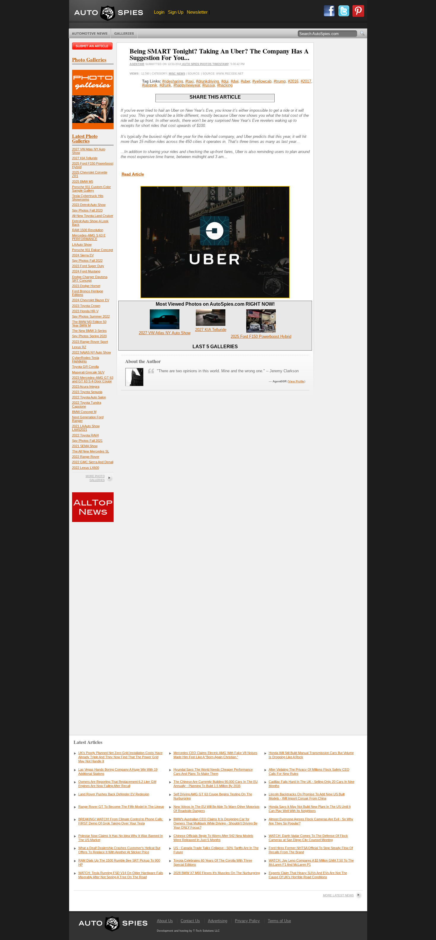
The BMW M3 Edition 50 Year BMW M (89, 323)
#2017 (306, 81)
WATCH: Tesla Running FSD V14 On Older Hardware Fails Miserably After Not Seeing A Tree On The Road (120, 875)
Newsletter (197, 12)
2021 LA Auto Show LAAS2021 (86, 427)
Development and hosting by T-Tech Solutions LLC (188, 930)
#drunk (165, 85)
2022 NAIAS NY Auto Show (91, 352)
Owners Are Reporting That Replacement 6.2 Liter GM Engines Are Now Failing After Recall (117, 784)
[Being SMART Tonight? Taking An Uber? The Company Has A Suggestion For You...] (215, 297)
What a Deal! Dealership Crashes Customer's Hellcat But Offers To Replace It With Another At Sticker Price (119, 850)
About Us (165, 921)
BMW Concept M (84, 412)
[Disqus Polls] (215, 483)
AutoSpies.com (108, 14)
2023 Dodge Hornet (86, 286)
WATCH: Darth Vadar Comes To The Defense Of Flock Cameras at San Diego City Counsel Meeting (308, 838)
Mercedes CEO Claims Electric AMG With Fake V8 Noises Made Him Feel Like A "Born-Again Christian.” (215, 755)
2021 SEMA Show (85, 446)
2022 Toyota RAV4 (85, 435)
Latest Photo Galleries (85, 138)
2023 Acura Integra (85, 386)
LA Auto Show (82, 244)
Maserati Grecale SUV (88, 372)
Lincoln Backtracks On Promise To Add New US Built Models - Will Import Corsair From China (307, 796)
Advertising (217, 921)
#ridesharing (172, 81)
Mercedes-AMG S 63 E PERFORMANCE (89, 237)
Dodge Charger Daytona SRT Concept (89, 278)
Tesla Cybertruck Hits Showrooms (88, 197)
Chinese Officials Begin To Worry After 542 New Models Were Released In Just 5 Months (213, 838)
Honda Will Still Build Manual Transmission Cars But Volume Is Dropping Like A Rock (311, 755)
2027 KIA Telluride (85, 158)
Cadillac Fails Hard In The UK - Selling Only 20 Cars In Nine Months (311, 784)
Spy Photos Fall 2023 (87, 210)
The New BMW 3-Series (89, 330)
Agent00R (137, 64)
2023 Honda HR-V (85, 311)
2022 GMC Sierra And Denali (92, 462)
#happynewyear (187, 85)
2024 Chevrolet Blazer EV (90, 300)
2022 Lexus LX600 (85, 467)
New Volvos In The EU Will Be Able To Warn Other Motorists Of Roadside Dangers (217, 809)
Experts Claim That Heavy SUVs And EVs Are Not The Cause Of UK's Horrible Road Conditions (308, 875)
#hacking (225, 85)
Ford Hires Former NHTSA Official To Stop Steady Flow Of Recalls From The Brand (311, 850)
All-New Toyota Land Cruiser (92, 215)
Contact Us (190, 921)
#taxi (189, 81)
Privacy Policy (247, 921)
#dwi (234, 81)
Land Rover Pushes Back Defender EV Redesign (113, 794)
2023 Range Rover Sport (90, 341)
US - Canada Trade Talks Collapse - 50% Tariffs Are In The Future (216, 850)
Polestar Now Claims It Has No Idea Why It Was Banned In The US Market (120, 838)
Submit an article (93, 46)
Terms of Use (279, 921)
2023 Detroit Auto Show (89, 204)
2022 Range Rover (85, 456)
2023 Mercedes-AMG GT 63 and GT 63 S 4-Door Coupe (92, 379)
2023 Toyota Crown (86, 305)
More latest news (338, 895)
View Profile (296, 381)
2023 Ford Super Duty (88, 266)
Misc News (177, 73)
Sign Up (175, 12)
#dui (224, 81)
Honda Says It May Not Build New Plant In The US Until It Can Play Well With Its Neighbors (310, 809)
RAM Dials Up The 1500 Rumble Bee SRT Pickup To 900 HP (119, 862)
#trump (280, 81)
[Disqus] (215, 635)
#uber (245, 81)
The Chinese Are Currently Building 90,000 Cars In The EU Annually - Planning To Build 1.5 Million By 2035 (216, 784)
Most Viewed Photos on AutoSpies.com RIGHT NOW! (215, 304)
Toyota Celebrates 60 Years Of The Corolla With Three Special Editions (213, 862)
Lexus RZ (79, 347)
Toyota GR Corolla (85, 366)
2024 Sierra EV (83, 255)
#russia (208, 85)
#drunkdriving (207, 81)
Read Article (133, 174)
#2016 (293, 81)
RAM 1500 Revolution (87, 230)
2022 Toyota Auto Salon (89, 397)
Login (159, 12)
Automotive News (90, 33)
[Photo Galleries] (93, 128)
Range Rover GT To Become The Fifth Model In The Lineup (121, 806)
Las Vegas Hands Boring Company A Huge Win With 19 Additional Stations (117, 771)
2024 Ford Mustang (86, 271)
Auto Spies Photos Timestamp (205, 64)
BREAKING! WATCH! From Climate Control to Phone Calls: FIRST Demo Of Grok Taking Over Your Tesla (120, 821)
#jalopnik (149, 85)
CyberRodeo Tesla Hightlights (85, 359)
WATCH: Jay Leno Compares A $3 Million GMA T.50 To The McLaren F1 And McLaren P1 (311, 862)
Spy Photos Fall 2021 (87, 440)
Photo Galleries (124, 33)
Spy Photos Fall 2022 (87, 260)
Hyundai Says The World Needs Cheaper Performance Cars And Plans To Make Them (213, 771)
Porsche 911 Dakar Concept (92, 250)
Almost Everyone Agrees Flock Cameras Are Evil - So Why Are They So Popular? (311, 821)
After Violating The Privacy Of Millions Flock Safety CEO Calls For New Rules (309, 771)
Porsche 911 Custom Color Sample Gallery (91, 188)
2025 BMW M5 (82, 181)
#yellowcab (261, 81)
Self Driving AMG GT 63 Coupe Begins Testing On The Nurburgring (213, 796)
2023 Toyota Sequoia (87, 392)
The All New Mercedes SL (90, 451)
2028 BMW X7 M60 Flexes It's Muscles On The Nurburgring (217, 873)
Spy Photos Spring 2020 (89, 336)
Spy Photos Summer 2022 (91, 316)
